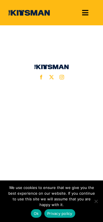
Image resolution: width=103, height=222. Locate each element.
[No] (96, 201)
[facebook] (41, 77)
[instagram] (62, 77)
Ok (36, 213)
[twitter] (51, 77)
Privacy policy (59, 213)
